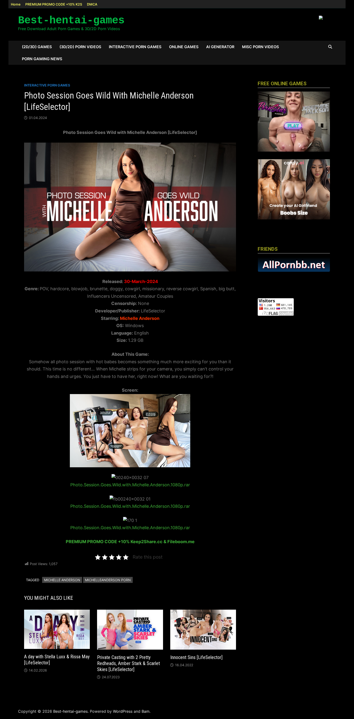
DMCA (92, 4)
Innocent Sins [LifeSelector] (196, 657)
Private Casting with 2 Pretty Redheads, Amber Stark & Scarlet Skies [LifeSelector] (128, 663)
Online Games (183, 46)
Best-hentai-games (71, 20)
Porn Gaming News (42, 58)
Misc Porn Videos (260, 46)
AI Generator (220, 46)
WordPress (122, 711)
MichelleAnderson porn (108, 580)
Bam (146, 711)
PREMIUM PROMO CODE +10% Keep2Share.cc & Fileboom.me (130, 541)
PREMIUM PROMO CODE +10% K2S (53, 4)
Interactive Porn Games (135, 46)
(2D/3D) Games (37, 46)
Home (15, 4)
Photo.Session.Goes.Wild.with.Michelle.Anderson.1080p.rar (130, 484)
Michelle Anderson (62, 580)
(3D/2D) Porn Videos (80, 46)
